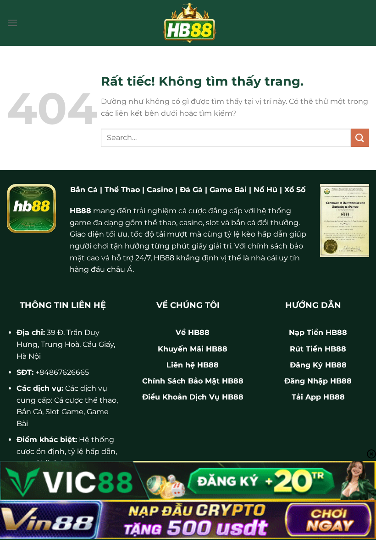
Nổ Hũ (265, 189)
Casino (160, 189)
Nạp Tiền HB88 (318, 332)
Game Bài (228, 189)
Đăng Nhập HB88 (318, 381)
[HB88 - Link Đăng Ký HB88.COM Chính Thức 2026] (188, 23)
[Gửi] (360, 137)
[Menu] (12, 22)
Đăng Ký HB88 (318, 365)
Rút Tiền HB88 (318, 349)
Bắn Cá (84, 189)
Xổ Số (294, 189)
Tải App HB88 (318, 397)
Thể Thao (122, 189)
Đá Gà (191, 189)
